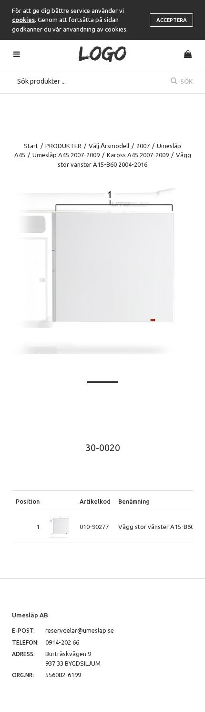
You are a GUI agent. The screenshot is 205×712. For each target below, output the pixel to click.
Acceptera (171, 20)
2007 (143, 145)
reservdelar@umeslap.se (79, 630)
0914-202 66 (62, 642)
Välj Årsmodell (109, 145)
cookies (23, 19)
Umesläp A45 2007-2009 (66, 154)
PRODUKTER (63, 145)
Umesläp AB (30, 615)
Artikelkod (95, 501)
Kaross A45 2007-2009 (138, 154)
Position (28, 501)
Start (31, 145)
